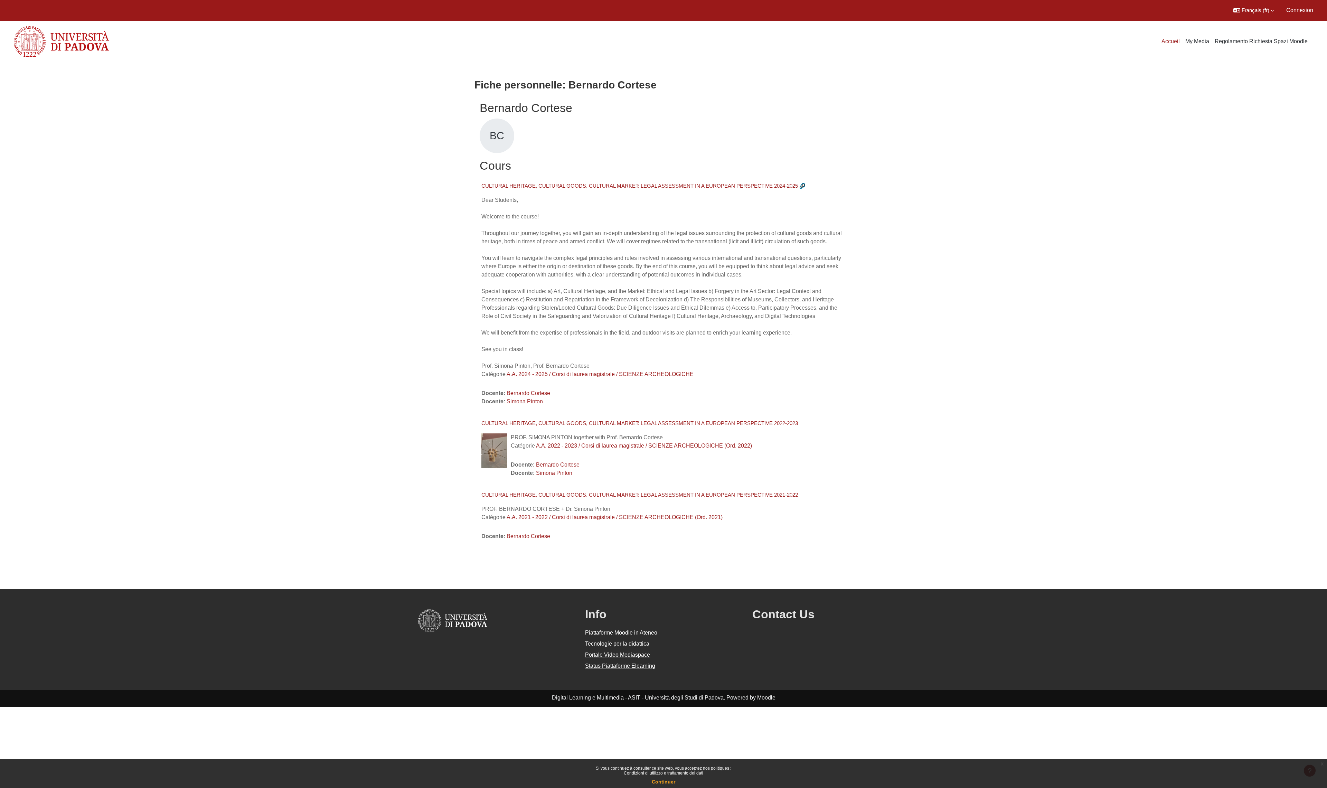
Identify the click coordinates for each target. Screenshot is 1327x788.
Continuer (663, 782)
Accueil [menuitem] (1170, 41)
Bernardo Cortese (528, 393)
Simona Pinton (525, 401)
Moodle (766, 698)
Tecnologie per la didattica (617, 644)
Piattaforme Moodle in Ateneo (621, 633)
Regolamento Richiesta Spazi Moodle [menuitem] (1261, 41)
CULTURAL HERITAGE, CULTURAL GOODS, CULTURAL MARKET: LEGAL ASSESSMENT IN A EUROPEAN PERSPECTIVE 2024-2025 (639, 186)
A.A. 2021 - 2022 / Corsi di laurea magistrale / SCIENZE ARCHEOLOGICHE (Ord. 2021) (615, 517)
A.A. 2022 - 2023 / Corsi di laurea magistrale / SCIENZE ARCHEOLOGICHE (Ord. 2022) (644, 446)
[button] (1253, 10)
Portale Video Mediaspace (617, 655)
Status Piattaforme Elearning (620, 666)
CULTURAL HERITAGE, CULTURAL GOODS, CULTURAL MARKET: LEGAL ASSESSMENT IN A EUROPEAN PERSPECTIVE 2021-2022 (639, 495)
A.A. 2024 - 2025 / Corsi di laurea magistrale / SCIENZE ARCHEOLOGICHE (600, 374)
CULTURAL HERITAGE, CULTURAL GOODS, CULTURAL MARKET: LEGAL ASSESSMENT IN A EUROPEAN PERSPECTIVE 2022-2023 (639, 423)
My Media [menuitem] (1197, 41)
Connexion (1299, 10)
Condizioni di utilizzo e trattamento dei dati (663, 773)
